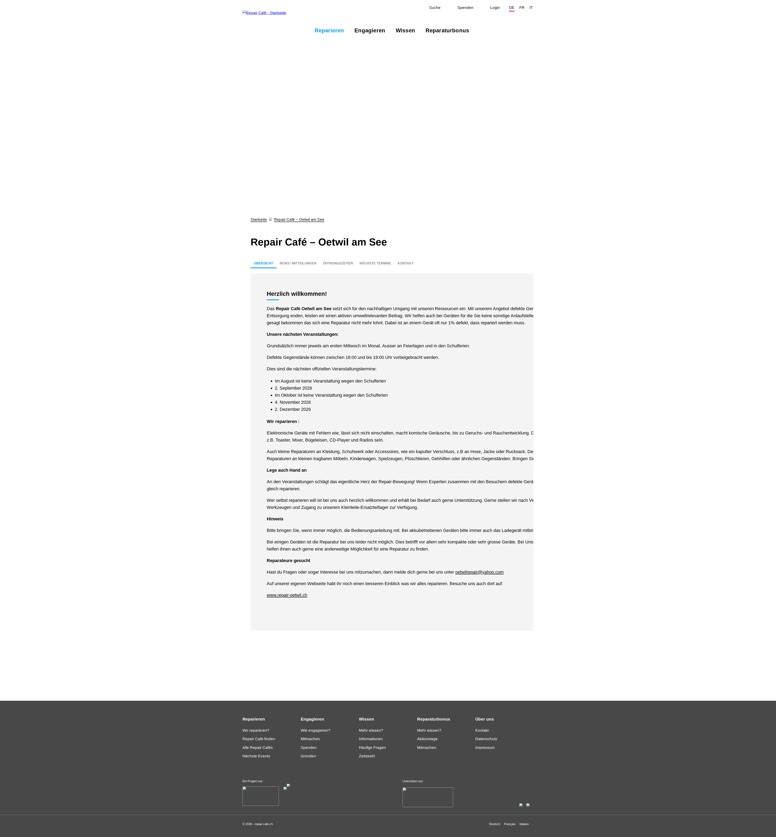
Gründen (308, 756)
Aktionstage (427, 739)
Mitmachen (310, 739)
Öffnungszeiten (338, 263)
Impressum (485, 747)
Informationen (371, 739)
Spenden (309, 747)
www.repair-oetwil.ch (287, 595)
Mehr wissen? (371, 730)
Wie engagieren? (315, 730)
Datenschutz (486, 739)
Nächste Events (256, 756)
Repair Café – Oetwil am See (299, 219)
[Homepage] (264, 13)
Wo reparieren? (255, 730)
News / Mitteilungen (298, 263)
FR (522, 7)
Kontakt (406, 263)
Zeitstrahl (367, 756)
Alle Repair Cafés (257, 747)
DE (512, 7)
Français (510, 824)
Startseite (259, 219)
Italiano (524, 824)
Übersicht (263, 263)
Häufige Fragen (372, 747)
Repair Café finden (258, 739)
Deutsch (494, 824)
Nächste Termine (375, 263)
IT (531, 7)
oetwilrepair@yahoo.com (479, 572)
